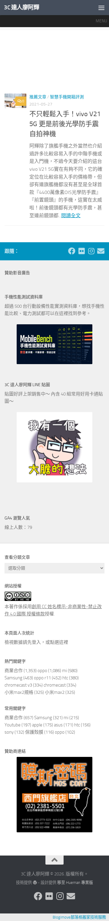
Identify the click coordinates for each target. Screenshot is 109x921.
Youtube (13, 725)
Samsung (13, 678)
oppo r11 (42, 678)
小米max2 (54, 692)
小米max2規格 (19, 692)
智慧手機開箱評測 (67, 97)
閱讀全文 (71, 215)
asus (58, 725)
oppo (42, 670)
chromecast (55, 685)
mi (64, 670)
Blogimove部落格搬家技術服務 (79, 917)
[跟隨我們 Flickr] (81, 251)
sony (9, 732)
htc (65, 678)
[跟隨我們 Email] (100, 251)
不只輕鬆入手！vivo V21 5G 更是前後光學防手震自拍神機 (65, 124)
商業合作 (14, 670)
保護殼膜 (34, 732)
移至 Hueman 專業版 (75, 882)
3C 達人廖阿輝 (21, 7)
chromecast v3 (18, 685)
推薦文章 (37, 97)
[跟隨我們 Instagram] (91, 251)
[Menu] (101, 7)
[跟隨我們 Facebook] (71, 251)
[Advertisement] (54, 64)
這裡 (63, 642)
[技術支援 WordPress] (35, 882)
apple (37, 725)
